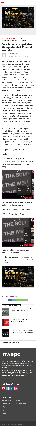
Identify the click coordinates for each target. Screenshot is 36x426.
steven (17, 54)
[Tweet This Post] (14, 300)
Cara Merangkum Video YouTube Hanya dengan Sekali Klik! (22, 310)
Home (4, 39)
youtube (14, 296)
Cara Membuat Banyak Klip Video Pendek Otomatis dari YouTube (22, 331)
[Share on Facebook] (10, 300)
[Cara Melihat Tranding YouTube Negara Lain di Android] (5, 322)
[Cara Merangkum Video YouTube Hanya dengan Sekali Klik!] (5, 312)
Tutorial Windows (13, 39)
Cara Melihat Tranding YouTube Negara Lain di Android (21, 320)
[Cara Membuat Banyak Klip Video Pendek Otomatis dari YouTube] (5, 333)
